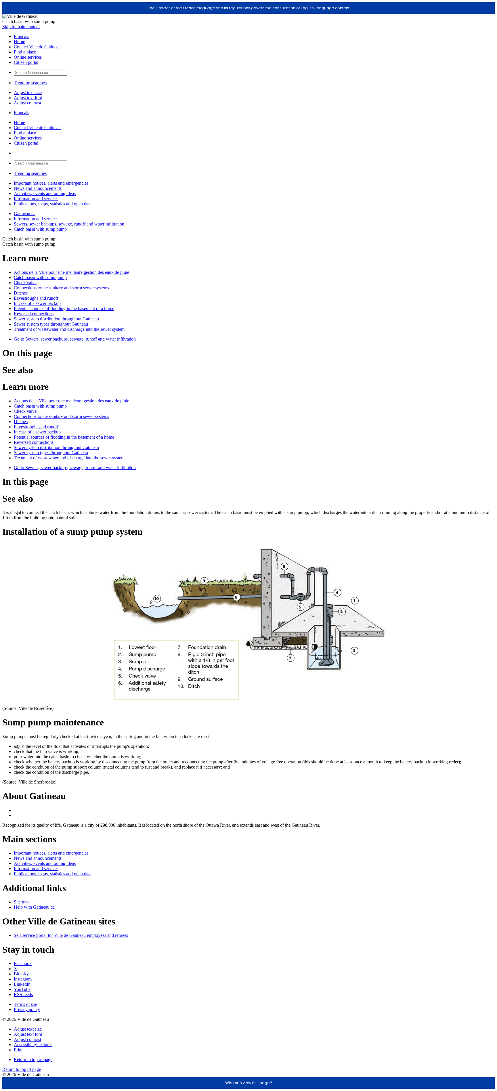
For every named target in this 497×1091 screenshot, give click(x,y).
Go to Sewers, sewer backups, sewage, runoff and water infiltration (75, 339)
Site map (22, 901)
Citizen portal (26, 62)
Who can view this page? (248, 1083)
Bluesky (21, 973)
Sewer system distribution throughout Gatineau (56, 318)
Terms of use (25, 1004)
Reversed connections (33, 313)
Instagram (23, 979)
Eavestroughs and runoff (36, 298)
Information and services (36, 198)
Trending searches (30, 82)
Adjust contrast (27, 102)
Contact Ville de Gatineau (37, 46)
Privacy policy (27, 1009)
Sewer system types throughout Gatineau (51, 324)
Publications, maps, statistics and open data (52, 203)
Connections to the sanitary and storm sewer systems (61, 287)
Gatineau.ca (24, 213)
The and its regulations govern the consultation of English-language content (248, 8)
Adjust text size (28, 92)
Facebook (23, 963)
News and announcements (38, 188)
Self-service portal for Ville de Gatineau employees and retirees (71, 935)
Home (19, 41)
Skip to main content (21, 26)
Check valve (25, 282)
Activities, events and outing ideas (45, 193)
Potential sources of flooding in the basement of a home (64, 308)
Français (21, 36)
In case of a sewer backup (37, 303)
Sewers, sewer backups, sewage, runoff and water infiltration (69, 223)
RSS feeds (23, 994)
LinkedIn (22, 984)
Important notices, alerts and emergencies (51, 183)
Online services (28, 57)
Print (18, 1049)
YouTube (22, 989)
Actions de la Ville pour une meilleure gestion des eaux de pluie (71, 272)
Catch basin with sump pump (40, 229)
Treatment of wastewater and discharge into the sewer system (69, 329)
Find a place (25, 51)
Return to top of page (33, 1059)
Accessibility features (33, 1044)
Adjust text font (28, 97)
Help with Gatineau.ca (34, 907)
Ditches (21, 293)
